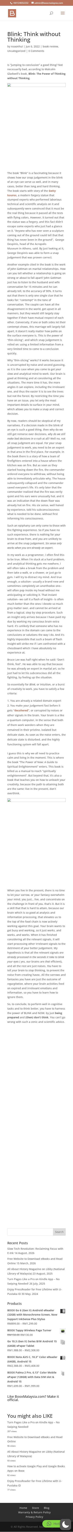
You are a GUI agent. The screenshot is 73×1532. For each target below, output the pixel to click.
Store (35, 1508)
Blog (46, 1508)
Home (23, 1508)
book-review (50, 46)
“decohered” (21, 710)
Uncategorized (16, 51)
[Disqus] (36, 1070)
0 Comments (36, 51)
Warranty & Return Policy (34, 1512)
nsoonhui (17, 46)
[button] (65, 1524)
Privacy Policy (34, 1517)
